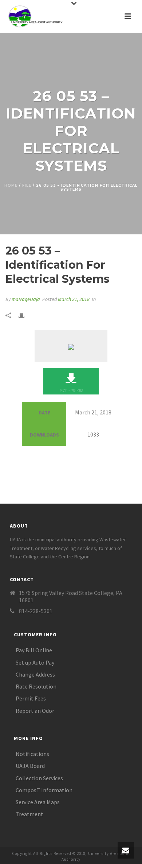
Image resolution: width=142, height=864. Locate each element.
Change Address (35, 674)
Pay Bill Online (34, 650)
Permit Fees (31, 698)
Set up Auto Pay (35, 662)
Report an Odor (35, 710)
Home (10, 185)
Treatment (29, 814)
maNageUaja (26, 299)
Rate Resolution (36, 686)
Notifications (32, 753)
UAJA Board (30, 765)
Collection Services (39, 778)
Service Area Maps (38, 802)
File (26, 185)
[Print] (25, 315)
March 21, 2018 (74, 299)
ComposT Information (44, 790)
